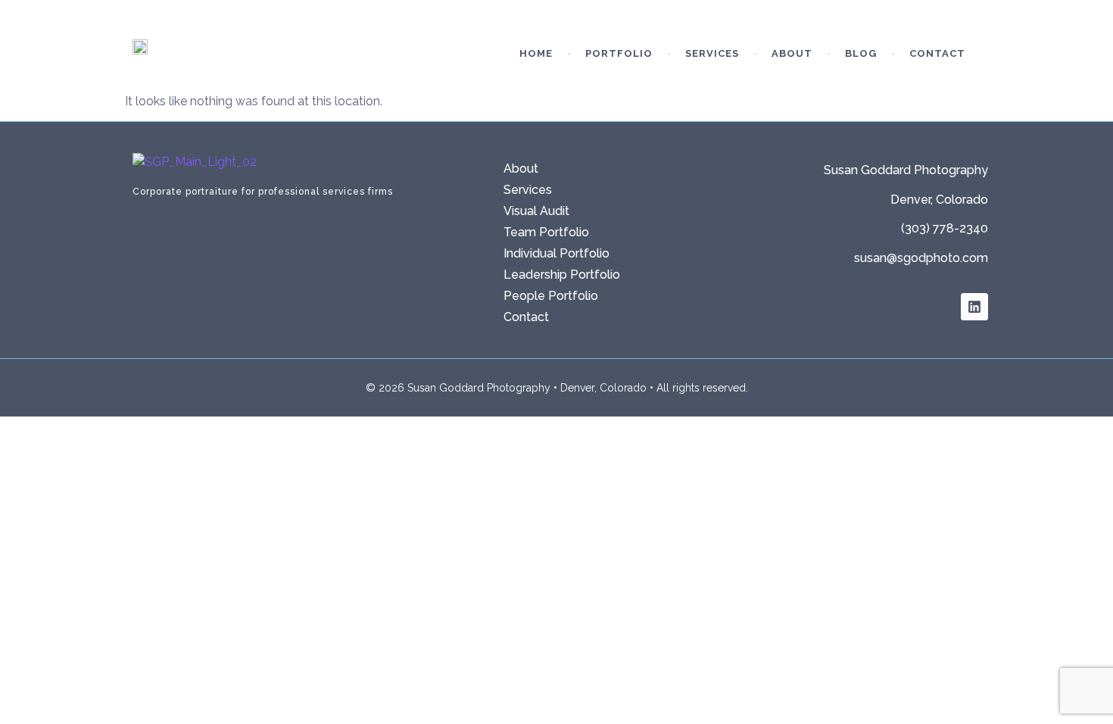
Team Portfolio (546, 232)
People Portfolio (551, 296)
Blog (861, 53)
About (792, 53)
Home (536, 53)
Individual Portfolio (557, 253)
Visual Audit (536, 211)
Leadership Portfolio (562, 274)
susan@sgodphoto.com (921, 258)
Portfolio (619, 53)
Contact (937, 53)
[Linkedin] (974, 306)
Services (712, 53)
